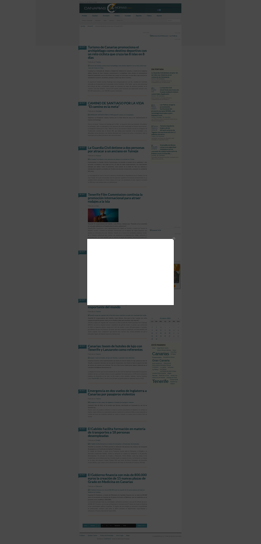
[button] (173, 238)
